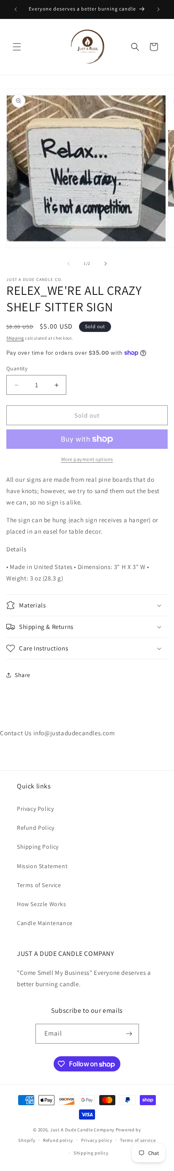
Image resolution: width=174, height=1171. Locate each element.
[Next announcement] (158, 9)
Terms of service (137, 1140)
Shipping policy (91, 1153)
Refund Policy (35, 827)
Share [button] (22, 675)
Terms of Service (39, 885)
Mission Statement (42, 866)
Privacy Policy (35, 808)
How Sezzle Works (41, 904)
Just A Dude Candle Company (82, 1130)
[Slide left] (68, 263)
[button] (17, 47)
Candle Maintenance (45, 923)
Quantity (16, 368)
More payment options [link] (87, 459)
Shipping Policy (38, 846)
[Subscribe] (129, 1034)
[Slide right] (105, 263)
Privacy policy (96, 1140)
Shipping (15, 338)
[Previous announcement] (15, 9)
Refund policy (58, 1140)
